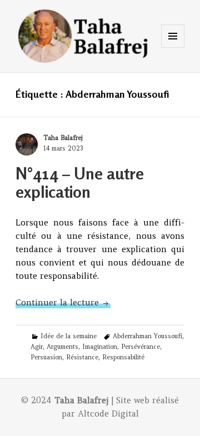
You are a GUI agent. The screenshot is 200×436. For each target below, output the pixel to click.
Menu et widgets (173, 47)
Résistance (82, 357)
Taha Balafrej (62, 138)
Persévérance (140, 346)
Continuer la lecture (63, 302)
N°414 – (80, 183)
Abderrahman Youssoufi (147, 336)
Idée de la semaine (69, 336)
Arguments (62, 346)
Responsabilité (123, 357)
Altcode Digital (108, 413)
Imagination (99, 346)
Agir (37, 346)
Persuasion (46, 357)
